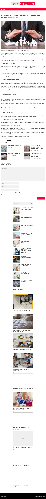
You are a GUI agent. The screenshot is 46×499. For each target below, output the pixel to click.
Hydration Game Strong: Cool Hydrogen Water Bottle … (27, 217)
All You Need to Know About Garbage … (23, 447)
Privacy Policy (38, 495)
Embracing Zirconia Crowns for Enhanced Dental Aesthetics (26, 233)
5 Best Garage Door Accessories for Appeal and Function (37, 155)
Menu (4, 9)
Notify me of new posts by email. (9, 195)
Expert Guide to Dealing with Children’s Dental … (27, 241)
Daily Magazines (4, 495)
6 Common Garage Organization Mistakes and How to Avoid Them (37, 147)
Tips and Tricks (4, 17)
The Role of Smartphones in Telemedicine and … (25, 274)
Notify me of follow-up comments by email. (11, 192)
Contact (43, 495)
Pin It (19, 140)
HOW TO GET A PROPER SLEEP (15, 153)
